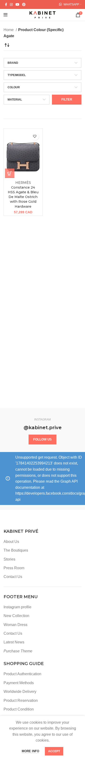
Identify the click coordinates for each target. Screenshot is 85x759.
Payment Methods (19, 683)
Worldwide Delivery (20, 692)
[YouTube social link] (17, 4)
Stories (9, 559)
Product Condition (19, 709)
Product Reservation (21, 700)
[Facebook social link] (6, 4)
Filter (66, 99)
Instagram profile (17, 607)
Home (9, 30)
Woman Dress (15, 625)
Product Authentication (22, 674)
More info (30, 751)
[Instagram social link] (11, 4)
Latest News (14, 642)
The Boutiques (16, 550)
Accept (54, 751)
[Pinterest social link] (24, 4)
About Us (11, 542)
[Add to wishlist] (35, 136)
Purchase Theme (18, 651)
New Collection (16, 616)
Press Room (14, 568)
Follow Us (42, 439)
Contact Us (13, 577)
